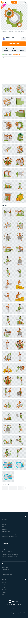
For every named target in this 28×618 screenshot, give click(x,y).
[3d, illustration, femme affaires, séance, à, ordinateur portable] (8, 440)
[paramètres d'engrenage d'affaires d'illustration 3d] (8, 101)
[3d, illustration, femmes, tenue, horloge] (8, 524)
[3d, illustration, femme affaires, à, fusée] (8, 356)
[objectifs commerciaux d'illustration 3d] (8, 113)
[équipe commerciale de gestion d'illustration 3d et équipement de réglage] (8, 332)
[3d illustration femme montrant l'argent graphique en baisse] (8, 488)
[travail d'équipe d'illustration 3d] (8, 233)
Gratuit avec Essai (14, 43)
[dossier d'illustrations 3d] (8, 125)
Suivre (23, 39)
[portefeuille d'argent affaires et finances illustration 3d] (8, 197)
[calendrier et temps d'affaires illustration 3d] (8, 185)
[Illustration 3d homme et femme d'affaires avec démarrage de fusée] (8, 368)
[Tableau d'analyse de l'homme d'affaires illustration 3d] (8, 560)
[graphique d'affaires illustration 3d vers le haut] (8, 137)
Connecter (21, 2)
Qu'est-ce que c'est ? (16, 54)
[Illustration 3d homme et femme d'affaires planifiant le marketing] (8, 344)
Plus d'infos (5, 57)
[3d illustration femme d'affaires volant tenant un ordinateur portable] (8, 476)
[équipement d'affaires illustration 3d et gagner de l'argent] (8, 317)
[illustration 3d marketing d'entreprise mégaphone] (8, 89)
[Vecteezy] (2, 2)
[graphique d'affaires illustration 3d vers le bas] (8, 281)
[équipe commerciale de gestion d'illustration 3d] (8, 608)
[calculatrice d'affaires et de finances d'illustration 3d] (8, 305)
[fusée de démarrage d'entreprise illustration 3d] (8, 209)
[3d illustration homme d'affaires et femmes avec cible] (8, 416)
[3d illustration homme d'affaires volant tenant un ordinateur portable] (8, 428)
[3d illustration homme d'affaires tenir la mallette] (8, 452)
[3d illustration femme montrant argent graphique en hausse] (8, 512)
